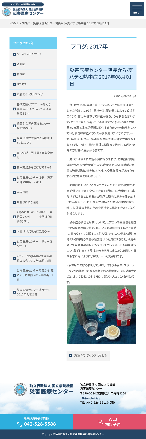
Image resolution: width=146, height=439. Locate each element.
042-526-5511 (97, 402)
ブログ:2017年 (23, 43)
